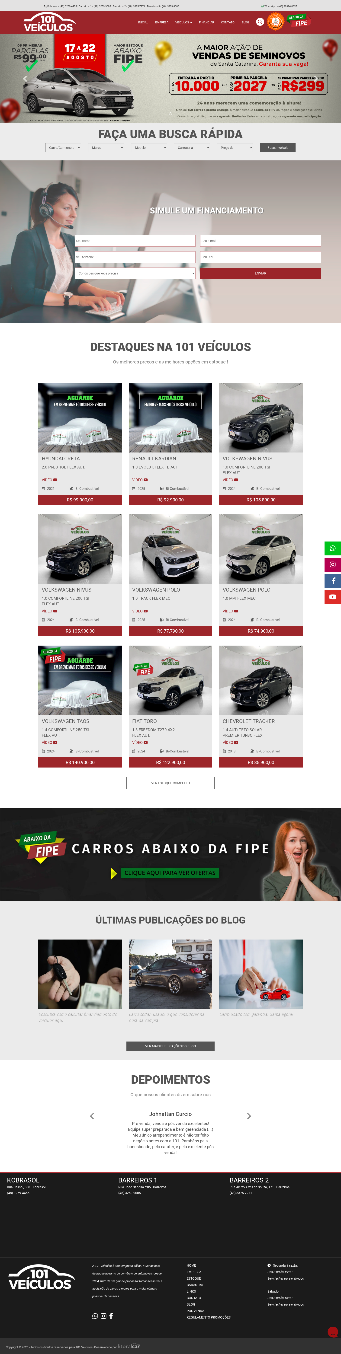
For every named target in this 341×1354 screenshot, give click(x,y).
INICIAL (143, 22)
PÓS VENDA (195, 1311)
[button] (25, 78)
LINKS (191, 1291)
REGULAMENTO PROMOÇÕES (209, 1317)
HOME (191, 1265)
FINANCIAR (206, 22)
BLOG (245, 22)
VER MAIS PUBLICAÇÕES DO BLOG (170, 1046)
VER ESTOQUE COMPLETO (170, 783)
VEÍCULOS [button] (182, 22)
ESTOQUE (194, 1278)
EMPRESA (161, 22)
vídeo (47, 480)
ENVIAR (260, 273)
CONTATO (228, 22)
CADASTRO (195, 1285)
